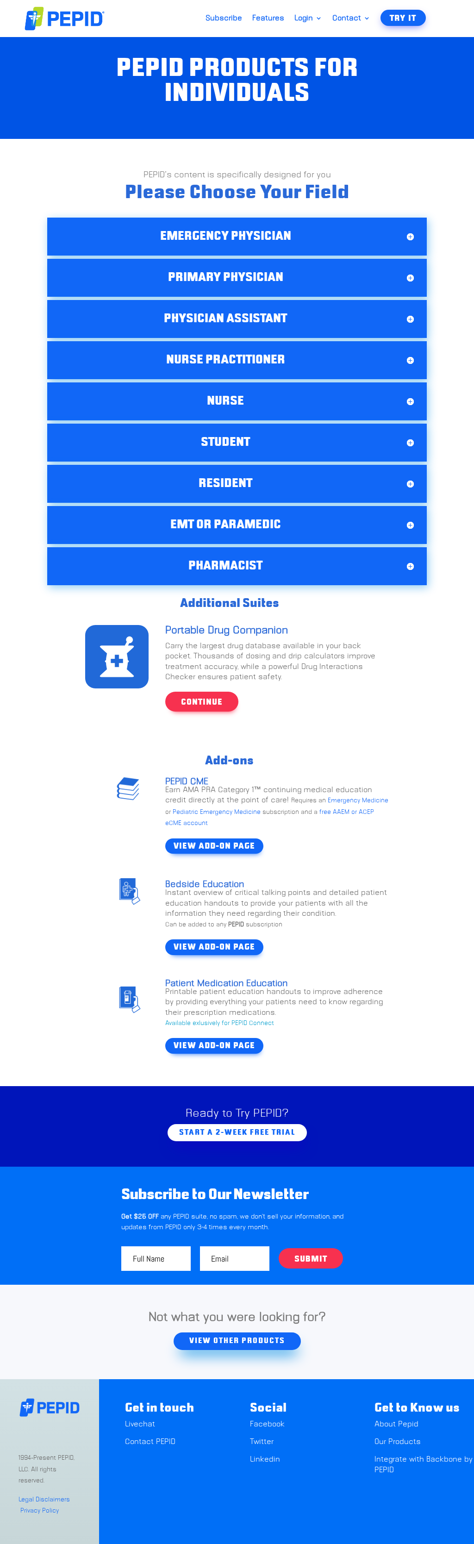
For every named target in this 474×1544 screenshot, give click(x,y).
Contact (346, 18)
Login (303, 18)
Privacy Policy (39, 1510)
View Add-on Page (214, 846)
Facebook (267, 1424)
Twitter (262, 1442)
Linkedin (265, 1459)
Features (268, 18)
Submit (310, 1259)
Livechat (141, 1424)
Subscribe (224, 18)
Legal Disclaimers (44, 1499)
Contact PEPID (150, 1442)
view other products (237, 1341)
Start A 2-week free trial (237, 1132)
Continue (202, 702)
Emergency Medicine (358, 800)
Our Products (397, 1442)
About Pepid (396, 1424)
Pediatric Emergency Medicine (216, 812)
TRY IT (403, 18)
